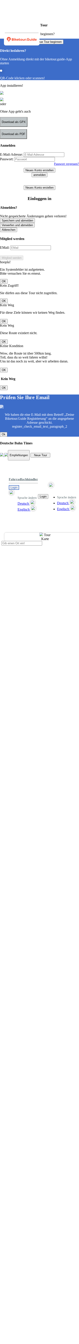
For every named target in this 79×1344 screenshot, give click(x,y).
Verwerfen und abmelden (17, 225)
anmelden (39, 175)
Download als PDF (13, 134)
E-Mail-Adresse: (11, 154)
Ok (3, 434)
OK (4, 281)
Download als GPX (14, 122)
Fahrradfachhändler (23, 479)
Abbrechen (8, 229)
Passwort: (6, 159)
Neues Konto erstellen (39, 170)
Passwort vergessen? (66, 164)
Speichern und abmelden (17, 220)
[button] (23, 493)
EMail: (4, 247)
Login (14, 487)
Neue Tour (40, 455)
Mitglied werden (12, 257)
